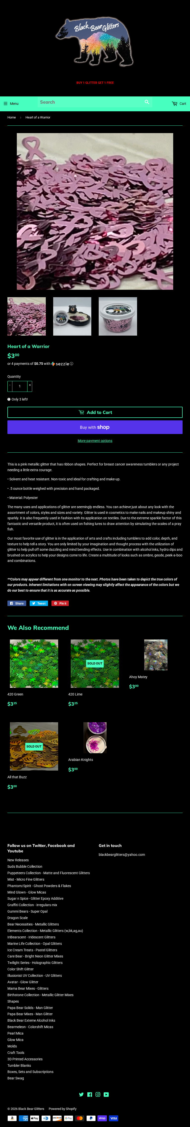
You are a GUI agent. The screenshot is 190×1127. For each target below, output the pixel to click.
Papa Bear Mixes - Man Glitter (30, 1014)
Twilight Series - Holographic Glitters (35, 963)
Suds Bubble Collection (24, 866)
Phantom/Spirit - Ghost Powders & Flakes (39, 886)
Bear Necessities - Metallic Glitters (33, 924)
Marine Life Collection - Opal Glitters (34, 944)
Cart (182, 104)
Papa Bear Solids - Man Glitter (30, 1008)
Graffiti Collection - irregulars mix (32, 905)
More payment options (95, 441)
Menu (14, 104)
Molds (12, 1046)
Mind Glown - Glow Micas (26, 892)
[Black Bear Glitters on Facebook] (89, 1095)
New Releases (18, 860)
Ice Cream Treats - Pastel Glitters (32, 950)
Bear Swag (15, 1078)
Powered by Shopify (62, 1109)
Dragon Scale (17, 918)
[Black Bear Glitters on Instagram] (97, 1095)
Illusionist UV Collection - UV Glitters (34, 976)
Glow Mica (15, 1040)
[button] (95, 363)
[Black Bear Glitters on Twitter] (81, 1095)
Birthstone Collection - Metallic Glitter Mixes (40, 995)
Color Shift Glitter (20, 969)
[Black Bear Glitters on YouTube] (106, 1095)
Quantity (14, 376)
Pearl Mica (15, 1033)
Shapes (13, 1001)
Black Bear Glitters (31, 1109)
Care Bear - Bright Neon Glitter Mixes (35, 956)
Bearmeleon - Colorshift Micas (30, 1027)
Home (11, 117)
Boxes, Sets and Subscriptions (30, 1072)
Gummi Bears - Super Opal (27, 911)
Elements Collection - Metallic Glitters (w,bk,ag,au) (45, 931)
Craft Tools (15, 1053)
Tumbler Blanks (19, 1066)
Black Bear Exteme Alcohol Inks (31, 1020)
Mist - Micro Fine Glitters (25, 879)
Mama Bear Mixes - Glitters (27, 988)
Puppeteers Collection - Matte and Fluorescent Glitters (48, 873)
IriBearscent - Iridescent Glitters (31, 937)
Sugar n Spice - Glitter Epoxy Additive (35, 898)
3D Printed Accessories (25, 1059)
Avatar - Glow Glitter (22, 982)
